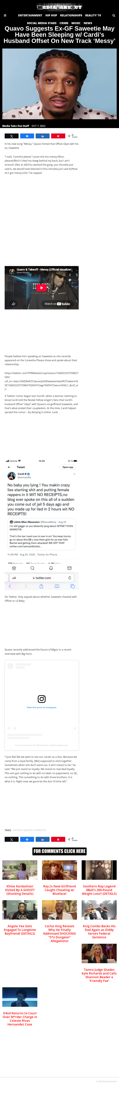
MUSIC (76, 23)
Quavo (28, 830)
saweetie (40, 830)
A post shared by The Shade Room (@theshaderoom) (41, 745)
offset (17, 830)
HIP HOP (51, 15)
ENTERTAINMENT (30, 15)
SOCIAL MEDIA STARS (41, 23)
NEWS (88, 23)
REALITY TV (93, 15)
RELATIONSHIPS (71, 15)
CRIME (64, 23)
